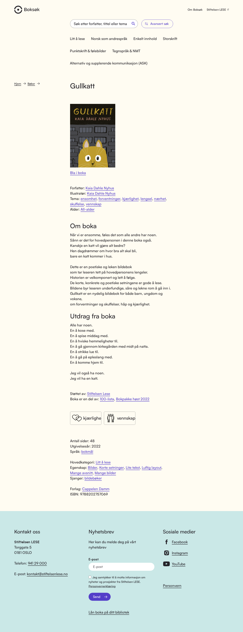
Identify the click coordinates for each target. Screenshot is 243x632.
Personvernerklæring (102, 586)
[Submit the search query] (133, 23)
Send (96, 597)
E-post (94, 559)
